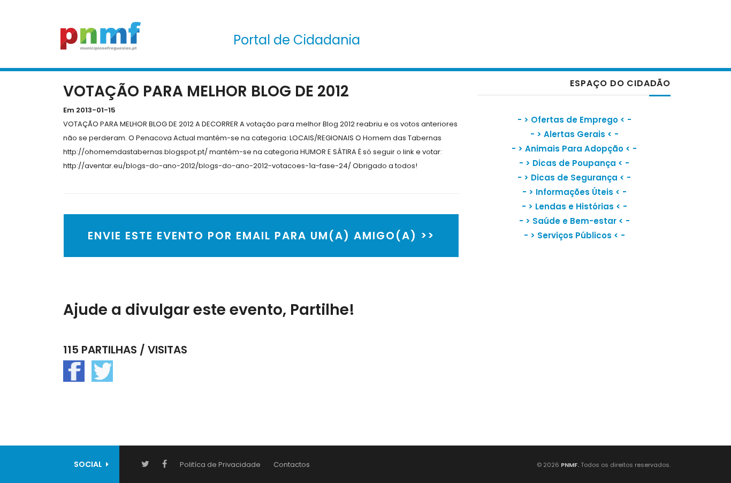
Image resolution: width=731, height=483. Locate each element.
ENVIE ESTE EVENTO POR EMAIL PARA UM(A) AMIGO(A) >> (261, 235)
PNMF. (569, 465)
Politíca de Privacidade (220, 464)
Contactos (291, 464)
